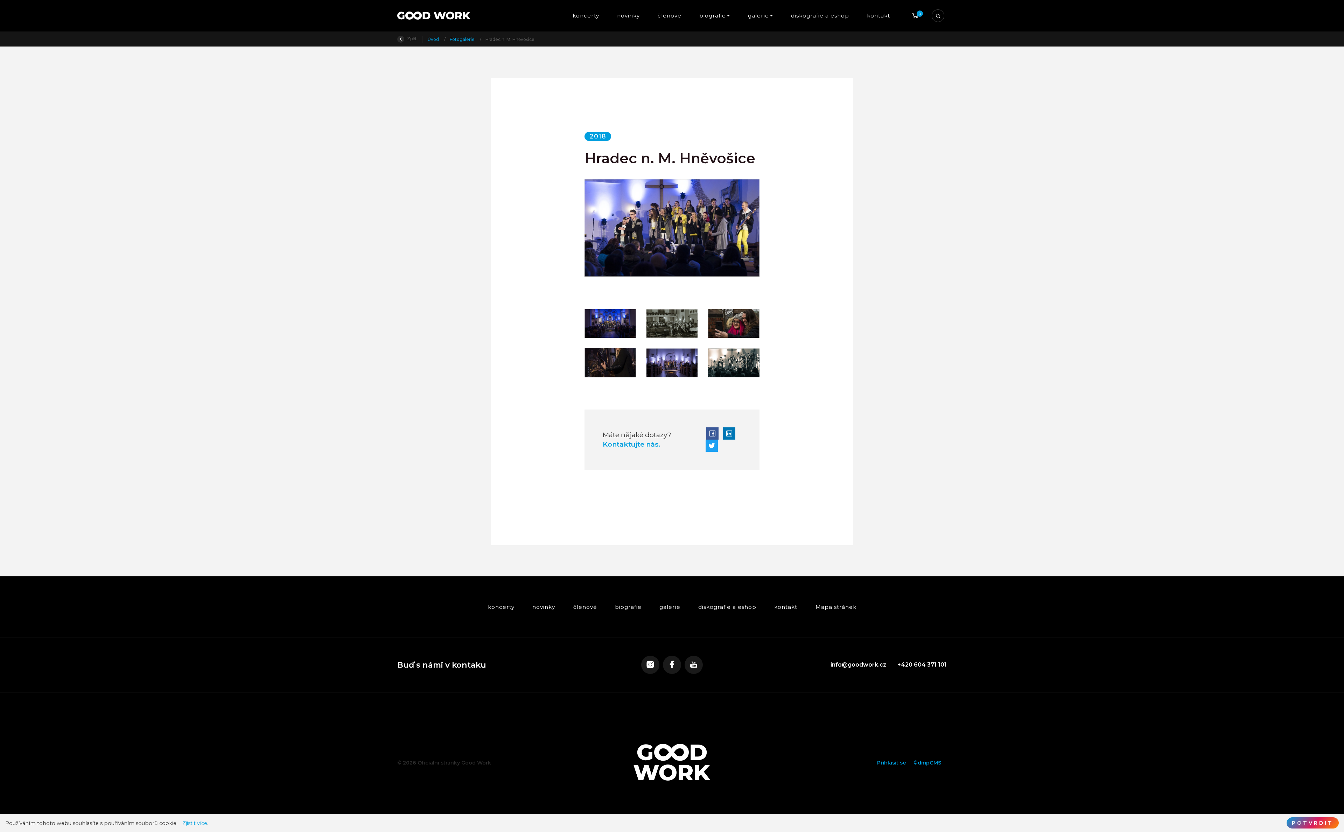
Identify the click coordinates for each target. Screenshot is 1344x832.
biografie (628, 607)
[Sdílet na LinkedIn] (729, 433)
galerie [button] (758, 15)
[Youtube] (694, 665)
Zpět (411, 38)
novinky (628, 15)
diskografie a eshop (820, 15)
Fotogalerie (463, 39)
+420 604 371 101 (922, 664)
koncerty (585, 15)
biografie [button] (712, 15)
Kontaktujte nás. (631, 444)
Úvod (434, 39)
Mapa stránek (835, 607)
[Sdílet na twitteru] (712, 446)
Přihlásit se (891, 763)
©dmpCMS (927, 763)
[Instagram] (650, 665)
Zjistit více (194, 823)
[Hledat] (938, 15)
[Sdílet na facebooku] (712, 433)
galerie (669, 607)
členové (669, 15)
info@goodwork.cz (858, 664)
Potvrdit (1313, 823)
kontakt (878, 15)
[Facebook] (672, 665)
